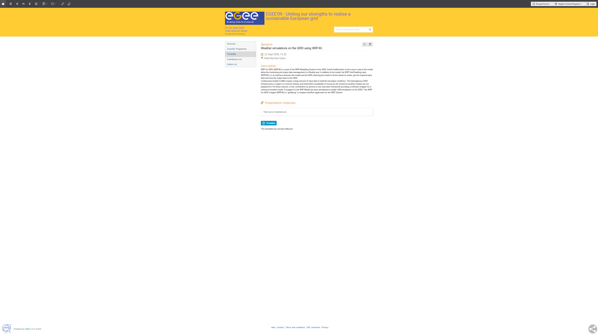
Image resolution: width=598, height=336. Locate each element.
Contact (280, 327)
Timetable (231, 54)
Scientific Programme (237, 49)
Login (592, 3)
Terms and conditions (295, 327)
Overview (231, 44)
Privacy (325, 327)
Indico (27, 329)
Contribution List (234, 59)
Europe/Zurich (542, 3)
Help (273, 327)
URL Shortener (313, 327)
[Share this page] (592, 329)
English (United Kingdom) (569, 3)
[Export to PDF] (364, 44)
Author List (232, 64)
